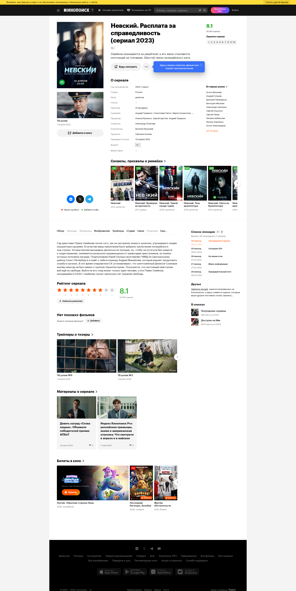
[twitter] (80, 199)
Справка (141, 555)
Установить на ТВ (141, 10)
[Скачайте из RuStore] (187, 571)
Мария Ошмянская (182, 112)
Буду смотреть (128, 66)
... (193, 112)
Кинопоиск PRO (168, 555)
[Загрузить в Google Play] (135, 571)
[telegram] (89, 199)
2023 (144, 40)
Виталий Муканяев (144, 128)
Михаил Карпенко (215, 121)
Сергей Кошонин (214, 110)
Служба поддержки (197, 560)
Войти (235, 10)
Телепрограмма (134, 589)
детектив (139, 97)
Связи (140, 231)
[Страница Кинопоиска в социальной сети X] (144, 548)
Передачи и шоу (121, 560)
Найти (204, 10)
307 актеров (212, 130)
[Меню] (58, 10)
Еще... (163, 231)
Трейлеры (118, 231)
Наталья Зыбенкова (215, 117)
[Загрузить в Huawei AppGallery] (161, 571)
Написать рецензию (72, 300)
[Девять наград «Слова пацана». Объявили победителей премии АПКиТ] (76, 422)
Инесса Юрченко (143, 118)
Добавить (95, 320)
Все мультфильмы (98, 560)
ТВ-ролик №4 (64, 375)
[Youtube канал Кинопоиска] (159, 548)
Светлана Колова (143, 133)
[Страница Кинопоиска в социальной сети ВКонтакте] (137, 548)
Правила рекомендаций (118, 555)
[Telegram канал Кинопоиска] (152, 548)
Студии (131, 231)
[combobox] (175, 10)
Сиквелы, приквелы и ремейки (137, 161)
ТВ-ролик (62, 120)
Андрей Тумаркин (143, 112)
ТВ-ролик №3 (125, 375)
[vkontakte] (71, 199)
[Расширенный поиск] (200, 10)
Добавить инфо (91, 209)
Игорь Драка (141, 107)
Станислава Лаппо (162, 112)
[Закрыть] (201, 65)
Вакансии (64, 555)
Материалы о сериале (75, 392)
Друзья (196, 284)
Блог (152, 555)
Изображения (102, 231)
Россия (138, 91)
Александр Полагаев (145, 123)
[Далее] (237, 183)
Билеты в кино (69, 461)
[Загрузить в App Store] (109, 571)
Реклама (78, 555)
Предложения (189, 555)
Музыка (148, 589)
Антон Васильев (214, 91)
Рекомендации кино (146, 560)
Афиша (157, 589)
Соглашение (94, 555)
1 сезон (144, 86)
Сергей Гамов (212, 114)
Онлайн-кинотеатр (113, 10)
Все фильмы (207, 555)
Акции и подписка (171, 560)
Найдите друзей (199, 288)
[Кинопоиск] (76, 10)
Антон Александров (216, 125)
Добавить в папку (82, 133)
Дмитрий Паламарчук (216, 99)
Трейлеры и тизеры (73, 334)
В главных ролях (215, 86)
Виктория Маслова (215, 103)
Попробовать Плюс (220, 10)
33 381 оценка (213, 31)
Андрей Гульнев (214, 95)
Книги (166, 589)
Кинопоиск (81, 589)
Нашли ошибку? (71, 209)
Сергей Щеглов (160, 118)
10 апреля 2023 (142, 139)
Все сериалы (225, 555)
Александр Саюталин (216, 106)
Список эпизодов (205, 232)
